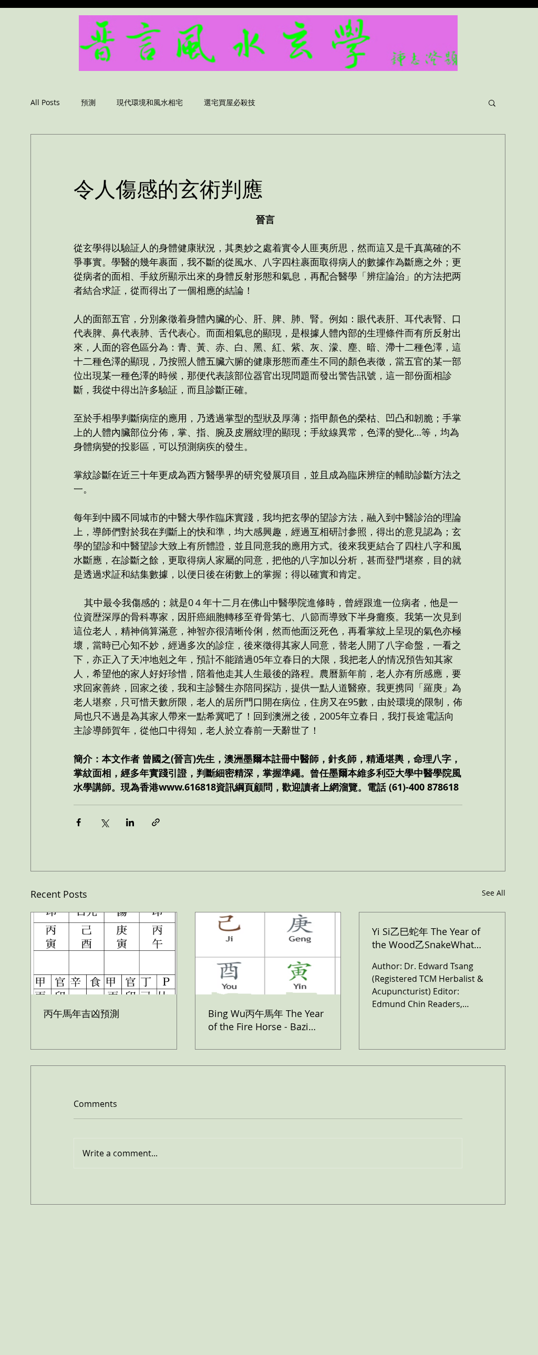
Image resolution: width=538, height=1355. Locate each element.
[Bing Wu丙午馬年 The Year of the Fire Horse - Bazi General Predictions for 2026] (268, 953)
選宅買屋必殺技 (229, 102)
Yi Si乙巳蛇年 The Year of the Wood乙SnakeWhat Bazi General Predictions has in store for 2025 (426, 938)
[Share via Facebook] (79, 822)
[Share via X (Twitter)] (104, 822)
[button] (492, 102)
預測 (88, 102)
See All (493, 893)
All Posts (45, 102)
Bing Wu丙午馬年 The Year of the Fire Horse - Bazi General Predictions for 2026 (266, 1020)
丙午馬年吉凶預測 (81, 1013)
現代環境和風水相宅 (150, 102)
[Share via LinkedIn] (130, 822)
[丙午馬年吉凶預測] (104, 953)
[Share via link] (156, 822)
